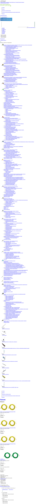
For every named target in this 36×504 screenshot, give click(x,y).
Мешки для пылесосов (7, 285)
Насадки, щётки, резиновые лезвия (9, 286)
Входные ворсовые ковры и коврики (9, 69)
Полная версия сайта (3, 15)
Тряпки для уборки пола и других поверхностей (13, 168)
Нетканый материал (9, 228)
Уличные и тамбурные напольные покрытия (10, 45)
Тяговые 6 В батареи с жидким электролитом (12, 315)
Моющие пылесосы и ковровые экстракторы (12, 120)
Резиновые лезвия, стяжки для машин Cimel (12, 308)
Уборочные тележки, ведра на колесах (9, 187)
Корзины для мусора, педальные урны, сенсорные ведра (12, 230)
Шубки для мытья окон (9, 92)
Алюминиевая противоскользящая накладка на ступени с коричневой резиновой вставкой (15, 348)
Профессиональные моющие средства (9, 260)
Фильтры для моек (6, 322)
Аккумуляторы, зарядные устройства (9, 313)
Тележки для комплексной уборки (11, 181)
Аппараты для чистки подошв (10, 213)
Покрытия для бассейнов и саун (10, 81)
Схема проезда (11, 489)
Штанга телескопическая (6, 328)
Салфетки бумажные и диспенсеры (11, 257)
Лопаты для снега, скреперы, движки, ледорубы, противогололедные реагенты (16, 84)
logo (1, 485)
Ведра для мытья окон (7, 103)
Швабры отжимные (7, 160)
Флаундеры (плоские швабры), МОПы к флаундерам (13, 164)
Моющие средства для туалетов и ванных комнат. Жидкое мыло (13, 267)
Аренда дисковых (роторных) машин (11, 136)
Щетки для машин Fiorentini (10, 295)
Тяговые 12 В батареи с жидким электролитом (13, 314)
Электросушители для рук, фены (9, 219)
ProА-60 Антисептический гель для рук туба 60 (9, 354)
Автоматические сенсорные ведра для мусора (12, 245)
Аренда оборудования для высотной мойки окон (11, 114)
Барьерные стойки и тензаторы (8, 282)
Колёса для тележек (7, 196)
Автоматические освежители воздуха (11, 234)
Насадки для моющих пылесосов (10, 288)
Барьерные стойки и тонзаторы (8, 147)
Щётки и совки (6, 170)
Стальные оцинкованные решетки (11, 47)
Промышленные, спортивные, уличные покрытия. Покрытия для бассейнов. (15, 77)
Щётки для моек (6, 321)
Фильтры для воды (8, 112)
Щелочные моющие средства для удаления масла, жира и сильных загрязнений (16, 270)
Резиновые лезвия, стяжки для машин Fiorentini (13, 307)
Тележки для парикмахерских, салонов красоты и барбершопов (13, 146)
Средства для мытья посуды (8, 275)
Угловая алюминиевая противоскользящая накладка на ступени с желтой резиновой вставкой (16, 380)
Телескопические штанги (7, 97)
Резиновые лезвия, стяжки (8, 306)
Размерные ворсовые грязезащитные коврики (12, 55)
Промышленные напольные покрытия (11, 79)
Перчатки (5, 259)
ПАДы (5, 301)
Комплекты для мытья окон (10, 101)
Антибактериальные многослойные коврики (12, 58)
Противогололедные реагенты (10, 87)
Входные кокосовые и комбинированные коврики (13, 50)
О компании (7, 2)
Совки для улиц (8, 172)
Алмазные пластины (9, 134)
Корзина (23, 2)
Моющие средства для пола (8, 176)
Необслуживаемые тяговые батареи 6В (11, 317)
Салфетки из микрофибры (9, 253)
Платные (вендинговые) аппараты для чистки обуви (13, 214)
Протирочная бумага (9, 227)
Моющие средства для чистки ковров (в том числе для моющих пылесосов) (15, 272)
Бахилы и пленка (8, 217)
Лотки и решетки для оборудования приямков (12, 52)
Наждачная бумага (8, 133)
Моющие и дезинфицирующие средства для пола (11, 263)
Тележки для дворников (9, 204)
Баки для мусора (8, 205)
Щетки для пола (8, 171)
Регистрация (30, 27)
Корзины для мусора (9, 231)
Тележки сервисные (7, 145)
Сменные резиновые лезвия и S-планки (12, 96)
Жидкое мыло (8, 225)
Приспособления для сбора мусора (9, 206)
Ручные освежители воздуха (10, 235)
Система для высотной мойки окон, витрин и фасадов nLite (11, 12)
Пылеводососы (8, 119)
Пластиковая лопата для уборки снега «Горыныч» (9, 341)
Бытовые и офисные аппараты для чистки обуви (13, 212)
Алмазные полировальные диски (11, 310)
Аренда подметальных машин (10, 139)
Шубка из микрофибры (5, 367)
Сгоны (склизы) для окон (9, 94)
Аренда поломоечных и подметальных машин (11, 151)
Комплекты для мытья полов (10, 162)
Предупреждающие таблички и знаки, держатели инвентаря (13, 174)
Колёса (5, 292)
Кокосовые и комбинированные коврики (12, 68)
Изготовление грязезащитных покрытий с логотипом (12, 63)
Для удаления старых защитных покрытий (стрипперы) (14, 178)
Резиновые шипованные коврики (11, 67)
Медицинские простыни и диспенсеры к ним (12, 256)
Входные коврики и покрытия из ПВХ (9, 73)
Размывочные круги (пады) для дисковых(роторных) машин (15, 302)
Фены (6, 222)
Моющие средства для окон (8, 104)
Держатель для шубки (5, 374)
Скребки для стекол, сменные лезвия (9, 102)
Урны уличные (6, 208)
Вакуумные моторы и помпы (8, 291)
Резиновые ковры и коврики (8, 66)
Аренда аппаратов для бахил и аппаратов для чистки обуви (13, 157)
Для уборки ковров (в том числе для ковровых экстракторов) (15, 265)
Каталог (4, 2)
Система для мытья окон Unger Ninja (9, 106)
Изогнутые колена (8, 110)
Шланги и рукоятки (7, 289)
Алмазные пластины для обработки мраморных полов (14, 311)
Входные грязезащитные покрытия (11, 78)
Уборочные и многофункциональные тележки (11, 180)
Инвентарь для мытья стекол (6, 10)
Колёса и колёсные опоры (8, 277)
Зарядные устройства (9, 318)
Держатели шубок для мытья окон (11, 91)
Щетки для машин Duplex (9, 298)
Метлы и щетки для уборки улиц (9, 199)
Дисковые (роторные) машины (10, 128)
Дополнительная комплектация (10, 124)
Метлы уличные (6, 88)
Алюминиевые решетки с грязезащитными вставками (14, 46)
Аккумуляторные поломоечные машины (12, 122)
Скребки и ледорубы (9, 86)
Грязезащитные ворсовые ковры (8, 54)
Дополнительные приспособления (11, 113)
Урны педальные (8, 232)
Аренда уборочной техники (8, 135)
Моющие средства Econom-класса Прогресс (10, 271)
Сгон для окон (4, 335)
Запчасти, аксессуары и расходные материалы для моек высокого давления (15, 320)
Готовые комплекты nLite (9, 108)
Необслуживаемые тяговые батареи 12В (12, 316)
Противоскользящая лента (9, 59)
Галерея (10, 2)
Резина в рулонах (8, 49)
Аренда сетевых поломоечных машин (11, 138)
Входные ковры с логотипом (10, 56)
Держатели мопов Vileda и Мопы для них (12, 165)
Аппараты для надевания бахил (10, 216)
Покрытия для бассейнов (9, 61)
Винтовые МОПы (8, 166)
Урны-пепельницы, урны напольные (9, 241)
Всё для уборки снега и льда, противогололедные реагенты (13, 83)
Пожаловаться (2, 38)
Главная (1, 2)
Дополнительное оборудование (10, 115)
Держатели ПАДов (7, 300)
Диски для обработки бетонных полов (11, 309)
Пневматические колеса (7, 279)
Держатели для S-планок (9, 95)
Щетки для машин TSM (9, 296)
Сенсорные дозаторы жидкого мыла (11, 224)
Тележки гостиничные (7, 142)
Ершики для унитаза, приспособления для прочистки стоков (13, 236)
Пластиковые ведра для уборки (8, 169)
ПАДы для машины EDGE (10, 131)
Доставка (16, 2)
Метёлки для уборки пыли (10, 255)
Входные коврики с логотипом (8, 75)
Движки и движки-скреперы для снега (11, 201)
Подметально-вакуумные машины (11, 126)
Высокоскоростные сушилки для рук (11, 221)
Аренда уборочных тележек (8, 158)
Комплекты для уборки (7, 239)
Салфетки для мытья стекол (10, 254)
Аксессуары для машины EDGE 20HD (11, 129)
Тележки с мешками (7, 249)
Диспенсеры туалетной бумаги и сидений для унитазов (14, 229)
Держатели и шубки (7, 90)
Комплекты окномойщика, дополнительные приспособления (13, 105)
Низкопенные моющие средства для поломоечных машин (12, 273)
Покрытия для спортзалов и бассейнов (9, 80)
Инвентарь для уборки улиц (8, 198)
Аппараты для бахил (7, 215)
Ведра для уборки (8, 189)
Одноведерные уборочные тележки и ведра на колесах (14, 188)
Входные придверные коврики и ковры (10, 65)
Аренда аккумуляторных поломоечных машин (13, 137)
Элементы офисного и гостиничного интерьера (11, 281)
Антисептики (6, 261)
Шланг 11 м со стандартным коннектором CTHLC (7, 411)
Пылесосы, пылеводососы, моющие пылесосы (11, 118)
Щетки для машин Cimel (9, 297)
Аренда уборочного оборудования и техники (10, 149)
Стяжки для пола (6, 173)
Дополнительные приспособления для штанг (12, 99)
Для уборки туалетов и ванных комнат (11, 237)
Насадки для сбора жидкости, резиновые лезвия (13, 287)
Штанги (7, 98)
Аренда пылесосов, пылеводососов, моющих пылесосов (12, 154)
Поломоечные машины (7, 121)
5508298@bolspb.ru (3, 40)
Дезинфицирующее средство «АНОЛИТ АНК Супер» (10, 387)
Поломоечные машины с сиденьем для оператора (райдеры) (15, 123)
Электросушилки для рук (9, 220)
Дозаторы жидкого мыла (9, 223)
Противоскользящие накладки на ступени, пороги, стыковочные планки (16, 60)
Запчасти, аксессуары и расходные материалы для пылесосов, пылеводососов (15, 284)
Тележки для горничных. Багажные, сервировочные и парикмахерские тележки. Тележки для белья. (19, 141)
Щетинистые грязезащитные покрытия (11, 51)
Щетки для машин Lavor (9, 299)
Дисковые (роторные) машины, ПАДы (9, 127)
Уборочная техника (7, 117)
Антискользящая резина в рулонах (11, 62)
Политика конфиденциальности (5, 486)
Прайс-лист (13, 2)
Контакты (19, 2)
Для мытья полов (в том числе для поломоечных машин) (14, 177)
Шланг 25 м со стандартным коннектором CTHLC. (8, 443)
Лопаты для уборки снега (9, 85)
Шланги (3, 13)
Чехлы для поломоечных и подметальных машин (13, 125)
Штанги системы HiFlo (9, 100)
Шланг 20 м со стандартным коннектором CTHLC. (8, 427)
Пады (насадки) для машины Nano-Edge (12, 130)
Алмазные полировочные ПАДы (10, 132)
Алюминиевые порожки (9, 53)
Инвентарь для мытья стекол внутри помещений (11, 107)
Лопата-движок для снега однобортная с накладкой (10, 361)
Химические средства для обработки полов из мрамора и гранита (15, 179)
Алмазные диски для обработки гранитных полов (13, 312)
